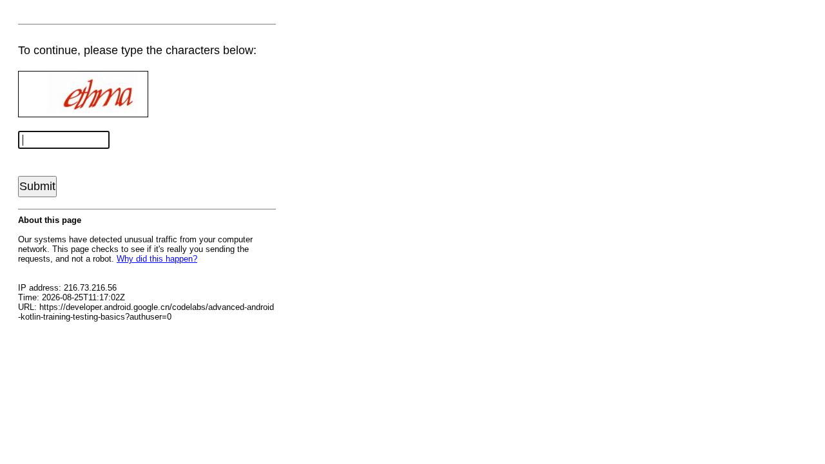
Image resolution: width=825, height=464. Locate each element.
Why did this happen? (157, 259)
